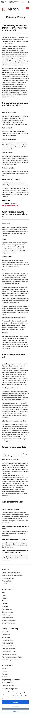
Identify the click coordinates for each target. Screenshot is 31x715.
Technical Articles (7, 683)
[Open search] (29, 2)
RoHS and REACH (7, 643)
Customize (15, 706)
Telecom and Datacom (8, 623)
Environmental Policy (8, 646)
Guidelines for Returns (9, 648)
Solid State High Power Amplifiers (12, 575)
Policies (4, 671)
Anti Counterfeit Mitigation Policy (12, 657)
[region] (15, 700)
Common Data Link (7, 612)
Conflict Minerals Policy (9, 651)
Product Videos (6, 584)
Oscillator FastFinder (8, 578)
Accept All (15, 702)
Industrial (5, 606)
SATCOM (4, 603)
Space (4, 595)
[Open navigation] (27, 8)
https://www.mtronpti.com (10, 206)
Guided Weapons (7, 615)
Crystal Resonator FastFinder (11, 572)
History (4, 668)
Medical (4, 598)
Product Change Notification (10, 660)
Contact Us (5, 677)
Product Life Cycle (7, 640)
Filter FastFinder (7, 581)
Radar (4, 592)
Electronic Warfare (7, 617)
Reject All (15, 711)
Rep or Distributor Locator (14, 2)
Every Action (6, 632)
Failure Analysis (7, 637)
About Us (5, 674)
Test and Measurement (9, 620)
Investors (23, 2)
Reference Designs (8, 685)
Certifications (6, 634)
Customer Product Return (9, 654)
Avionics (4, 601)
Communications (7, 609)
